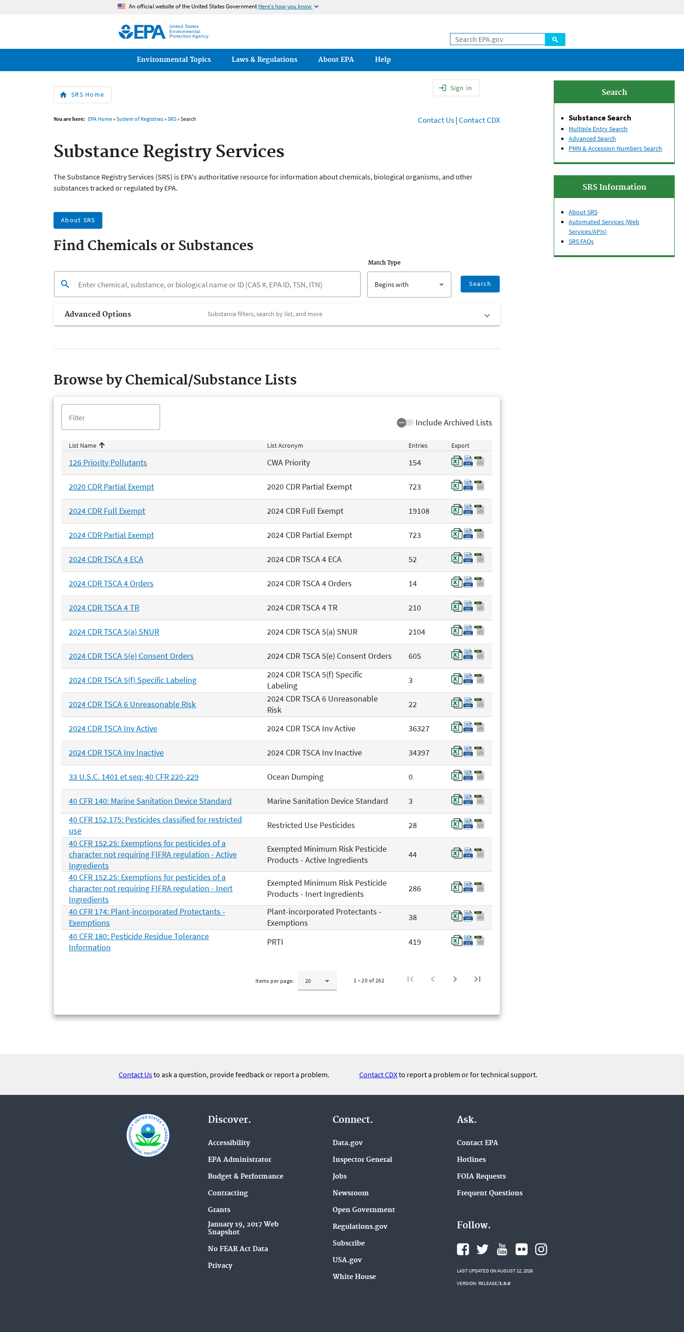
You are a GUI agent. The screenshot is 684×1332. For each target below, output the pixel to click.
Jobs (340, 1177)
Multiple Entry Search (598, 129)
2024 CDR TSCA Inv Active (113, 728)
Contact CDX (479, 120)
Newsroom (351, 1194)
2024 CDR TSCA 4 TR (104, 607)
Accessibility (229, 1143)
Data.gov (348, 1143)
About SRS (583, 212)
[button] (277, 314)
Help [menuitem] (383, 60)
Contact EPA (477, 1143)
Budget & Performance (245, 1177)
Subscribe (349, 1244)
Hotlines (471, 1160)
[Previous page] (433, 979)
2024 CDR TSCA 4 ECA (106, 559)
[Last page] (477, 979)
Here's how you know (289, 6)
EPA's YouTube (502, 1249)
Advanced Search (592, 138)
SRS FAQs (581, 241)
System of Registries (139, 118)
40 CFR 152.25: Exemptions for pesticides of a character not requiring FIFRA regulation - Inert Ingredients (151, 888)
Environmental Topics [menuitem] (174, 60)
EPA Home (100, 118)
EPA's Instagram (541, 1249)
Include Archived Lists (454, 422)
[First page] (410, 979)
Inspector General (362, 1160)
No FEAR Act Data (238, 1249)
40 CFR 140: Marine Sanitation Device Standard (150, 800)
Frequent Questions (490, 1194)
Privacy (220, 1266)
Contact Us (436, 120)
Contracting (228, 1194)
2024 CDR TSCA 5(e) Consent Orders (131, 655)
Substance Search (600, 118)
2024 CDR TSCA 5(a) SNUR (114, 631)
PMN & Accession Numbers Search (615, 148)
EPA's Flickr (522, 1249)
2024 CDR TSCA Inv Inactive (116, 752)
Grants (219, 1210)
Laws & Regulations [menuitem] (264, 60)
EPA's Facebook (463, 1249)
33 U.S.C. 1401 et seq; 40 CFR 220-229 (134, 776)
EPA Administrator (239, 1160)
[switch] (405, 422)
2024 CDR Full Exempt (107, 510)
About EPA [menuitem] (336, 60)
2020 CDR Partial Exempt (111, 486)
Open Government (364, 1210)
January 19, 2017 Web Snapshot (243, 1229)
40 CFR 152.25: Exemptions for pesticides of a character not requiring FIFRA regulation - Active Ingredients (153, 854)
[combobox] (409, 284)
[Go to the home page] (142, 32)
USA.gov (347, 1261)
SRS (172, 118)
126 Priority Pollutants (108, 462)
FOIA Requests (481, 1177)
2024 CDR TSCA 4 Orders (111, 583)
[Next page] (455, 979)
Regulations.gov (360, 1227)
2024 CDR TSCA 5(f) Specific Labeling (132, 680)
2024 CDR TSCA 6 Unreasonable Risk (132, 704)
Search (555, 39)
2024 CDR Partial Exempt (111, 535)
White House (354, 1277)
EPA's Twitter (482, 1249)
